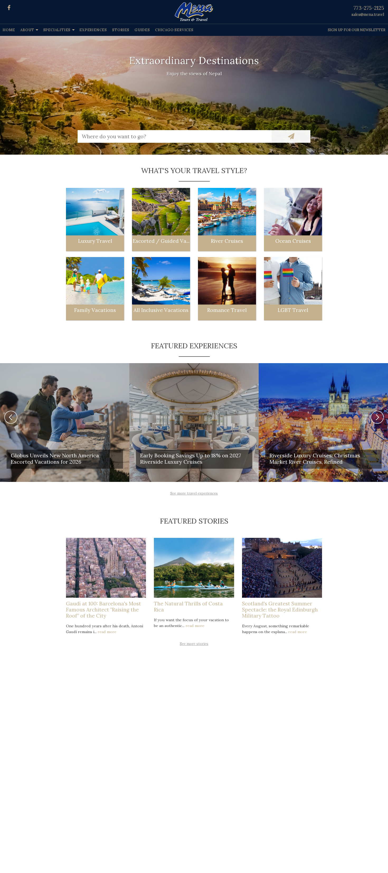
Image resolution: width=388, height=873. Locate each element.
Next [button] (377, 417)
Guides (142, 30)
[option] (194, 95)
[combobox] (175, 136)
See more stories (194, 643)
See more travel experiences (194, 493)
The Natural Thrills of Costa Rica (188, 606)
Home (9, 30)
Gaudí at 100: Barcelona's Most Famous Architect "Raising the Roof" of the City (103, 609)
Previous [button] (10, 417)
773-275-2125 (369, 8)
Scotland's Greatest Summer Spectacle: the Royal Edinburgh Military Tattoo (280, 609)
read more (107, 631)
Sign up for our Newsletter (356, 30)
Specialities (57, 30)
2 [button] (198, 152)
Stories (120, 30)
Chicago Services (174, 30)
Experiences (93, 30)
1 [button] (190, 152)
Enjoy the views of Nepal (194, 73)
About (27, 30)
